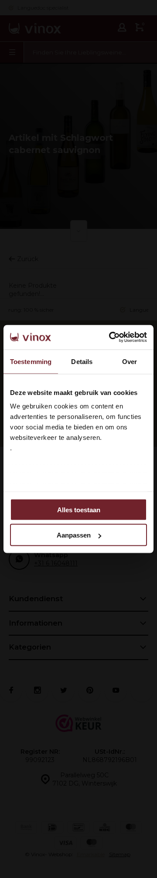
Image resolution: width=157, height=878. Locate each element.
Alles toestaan (78, 509)
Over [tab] (129, 361)
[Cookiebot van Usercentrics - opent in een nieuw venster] (111, 337)
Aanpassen (74, 535)
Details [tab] (81, 361)
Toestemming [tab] (30, 361)
